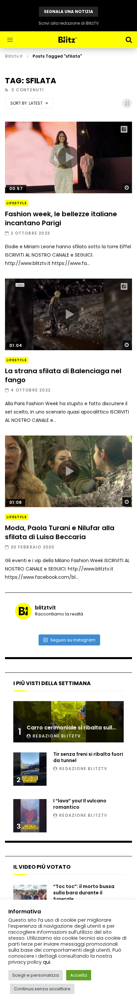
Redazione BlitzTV (57, 736)
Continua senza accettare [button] (42, 989)
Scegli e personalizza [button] (35, 975)
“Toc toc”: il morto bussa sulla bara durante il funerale (83, 892)
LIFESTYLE (17, 203)
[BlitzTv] (69, 40)
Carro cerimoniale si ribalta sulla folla (78, 727)
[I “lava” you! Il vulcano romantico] (30, 815)
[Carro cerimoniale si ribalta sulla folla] (68, 722)
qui (46, 962)
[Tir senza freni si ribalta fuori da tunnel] (30, 769)
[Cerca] (128, 39)
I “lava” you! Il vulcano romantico (79, 803)
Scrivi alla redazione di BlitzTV (69, 23)
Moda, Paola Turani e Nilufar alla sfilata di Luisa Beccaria (59, 532)
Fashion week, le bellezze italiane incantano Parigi (61, 218)
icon (68, 157)
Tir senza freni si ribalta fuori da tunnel (88, 757)
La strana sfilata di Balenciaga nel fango (63, 375)
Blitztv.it (14, 56)
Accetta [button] (78, 975)
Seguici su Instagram (72, 640)
